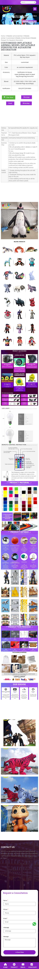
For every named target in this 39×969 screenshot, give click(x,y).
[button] (35, 9)
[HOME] (5, 964)
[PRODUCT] (14, 964)
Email (5, 918)
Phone (5, 909)
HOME (5, 967)
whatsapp (6, 927)
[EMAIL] (23, 964)
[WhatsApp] (31, 964)
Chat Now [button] (9, 97)
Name (5, 900)
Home (3, 36)
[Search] (34, 2)
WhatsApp (34, 926)
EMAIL (23, 967)
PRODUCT (14, 967)
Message (6, 936)
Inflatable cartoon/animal (14, 36)
